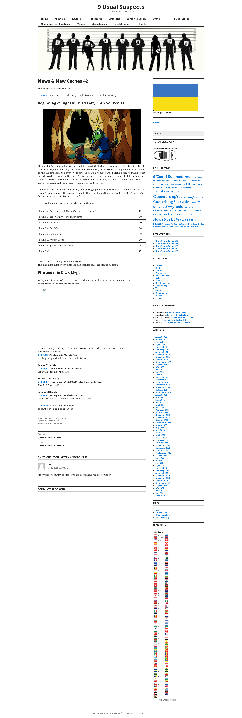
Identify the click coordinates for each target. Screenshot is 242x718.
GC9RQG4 (43, 405)
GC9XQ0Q (43, 95)
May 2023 (160, 433)
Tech (171, 227)
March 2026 (161, 347)
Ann (64, 418)
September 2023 (163, 422)
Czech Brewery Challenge (55, 23)
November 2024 (162, 387)
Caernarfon (165, 184)
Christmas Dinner (176, 184)
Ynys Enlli (194, 227)
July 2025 (159, 367)
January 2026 (161, 352)
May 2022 (160, 463)
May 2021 (159, 493)
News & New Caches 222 (166, 246)
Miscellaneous (100, 23)
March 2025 (161, 377)
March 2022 (161, 468)
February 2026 (162, 349)
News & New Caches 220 (166, 251)
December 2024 (162, 385)
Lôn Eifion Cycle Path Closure (176, 322)
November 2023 (162, 417)
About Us (60, 18)
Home (44, 18)
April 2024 (160, 405)
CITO (187, 184)
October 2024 (161, 390)
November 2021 (162, 478)
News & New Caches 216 (175, 320)
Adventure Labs (195, 177)
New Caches (170, 214)
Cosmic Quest (174, 187)
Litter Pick (186, 210)
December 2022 (162, 445)
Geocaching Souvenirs (171, 201)
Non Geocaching (179, 18)
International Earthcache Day (167, 210)
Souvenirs (114, 18)
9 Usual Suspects (121, 7)
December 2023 (162, 415)
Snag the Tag (198, 224)
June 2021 (159, 491)
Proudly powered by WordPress (105, 713)
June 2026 (160, 339)
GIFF (193, 202)
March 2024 (161, 407)
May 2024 (160, 402)
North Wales (175, 219)
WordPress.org (162, 517)
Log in (156, 122)
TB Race (76, 18)
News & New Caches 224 (166, 241)
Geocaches (176, 192)
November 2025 (162, 357)
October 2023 (161, 420)
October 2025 (161, 359)
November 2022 (162, 448)
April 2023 (160, 435)
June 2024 (160, 400)
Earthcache (195, 187)
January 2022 (161, 473)
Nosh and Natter (169, 224)
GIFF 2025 (162, 207)
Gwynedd (174, 206)
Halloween (188, 207)
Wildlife (187, 227)
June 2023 (160, 430)
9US (187, 177)
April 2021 (160, 496)
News (56, 421)
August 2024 (161, 395)
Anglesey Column (169, 180)
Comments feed (162, 515)
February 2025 (162, 380)
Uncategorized (162, 293)
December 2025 (162, 354)
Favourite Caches (136, 18)
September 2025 (163, 362)
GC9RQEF (43, 368)
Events (50, 421)
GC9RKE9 (43, 355)
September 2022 (163, 453)
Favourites (160, 273)
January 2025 (161, 382)
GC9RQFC (43, 395)
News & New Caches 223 (166, 243)
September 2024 (163, 392)
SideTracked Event (185, 224)
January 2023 (161, 443)
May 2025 (159, 372)
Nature (156, 215)
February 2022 (162, 470)
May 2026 (160, 342)
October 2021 (161, 480)
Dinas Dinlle (185, 187)
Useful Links (122, 23)
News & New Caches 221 (166, 249)
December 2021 (162, 475)
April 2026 (160, 344)
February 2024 (162, 410)
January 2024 (161, 412)
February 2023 (162, 440)
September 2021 (163, 483)
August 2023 (161, 425)
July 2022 (159, 458)
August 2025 (161, 364)
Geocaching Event (190, 197)
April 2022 (160, 465)
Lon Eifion (194, 210)
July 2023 (159, 428)
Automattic (145, 713)
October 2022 (161, 450)
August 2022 (161, 455)
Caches (156, 184)
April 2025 (160, 375)
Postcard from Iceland (177, 315)
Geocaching (50, 423)
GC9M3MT (44, 381)
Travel (157, 18)
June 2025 (160, 370)
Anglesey (157, 180)
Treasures (96, 18)
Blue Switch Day (194, 180)
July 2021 (159, 488)
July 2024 (159, 397)
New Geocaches (187, 215)
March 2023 (161, 438)
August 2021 (161, 486)
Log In (142, 23)
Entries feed (161, 512)
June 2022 (160, 460)
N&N (200, 210)
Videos (81, 23)
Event (158, 191)
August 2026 (161, 337)
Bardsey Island (182, 180)
